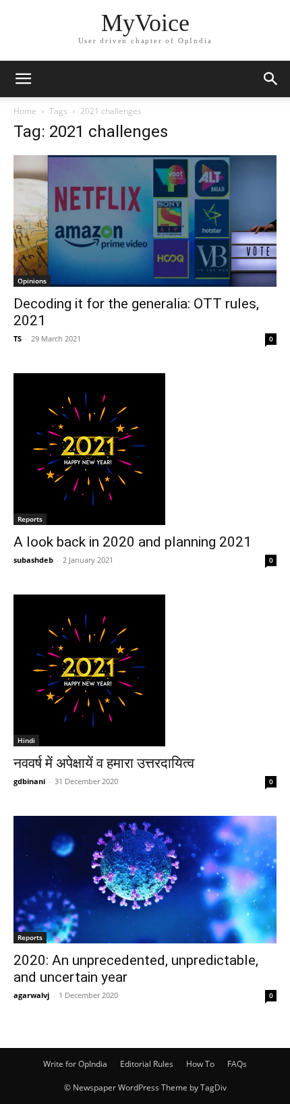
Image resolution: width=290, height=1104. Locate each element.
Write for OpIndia (75, 1064)
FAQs (237, 1064)
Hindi (26, 740)
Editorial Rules (146, 1064)
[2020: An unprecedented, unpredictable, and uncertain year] (145, 879)
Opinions (32, 280)
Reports (30, 519)
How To (200, 1064)
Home (24, 111)
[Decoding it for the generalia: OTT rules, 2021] (145, 221)
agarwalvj (31, 995)
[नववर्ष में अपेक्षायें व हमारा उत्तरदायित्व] (145, 670)
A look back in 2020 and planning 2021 (132, 542)
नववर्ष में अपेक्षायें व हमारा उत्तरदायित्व (103, 763)
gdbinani (29, 781)
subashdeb (33, 560)
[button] (23, 79)
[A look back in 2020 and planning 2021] (145, 449)
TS (17, 338)
